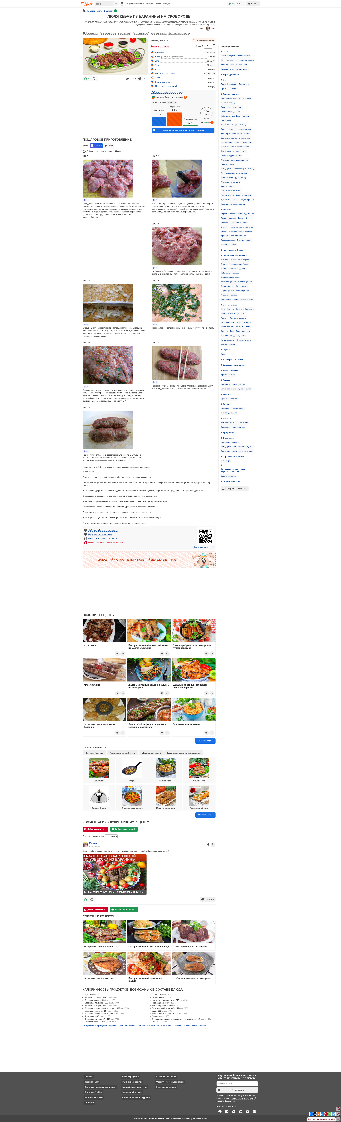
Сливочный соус (237, 408)
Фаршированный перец (230, 277)
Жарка (233, 260)
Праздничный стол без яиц (122, 753)
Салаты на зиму (227, 112)
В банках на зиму (228, 103)
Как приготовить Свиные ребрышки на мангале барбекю (148, 646)
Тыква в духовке (246, 299)
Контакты (89, 1102)
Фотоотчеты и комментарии (170, 1082)
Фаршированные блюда (238, 264)
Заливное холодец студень (232, 389)
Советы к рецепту (159, 33)
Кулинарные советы (132, 1082)
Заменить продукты (160, 46)
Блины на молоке (236, 231)
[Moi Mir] (322, 1114)
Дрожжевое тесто (228, 375)
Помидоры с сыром (229, 451)
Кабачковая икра (228, 116)
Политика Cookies (93, 1092)
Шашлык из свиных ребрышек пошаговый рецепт (190, 686)
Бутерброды (229, 432)
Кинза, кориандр (162, 82)
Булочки (224, 227)
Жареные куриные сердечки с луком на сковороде (148, 686)
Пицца (232, 331)
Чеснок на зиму (227, 147)
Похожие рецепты (108, 33)
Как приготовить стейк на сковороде (148, 946)
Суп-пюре (225, 89)
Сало (157, 57)
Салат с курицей (243, 56)
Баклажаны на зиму (229, 138)
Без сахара (225, 461)
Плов (223, 314)
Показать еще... (205, 741)
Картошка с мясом (245, 451)
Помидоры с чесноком (230, 442)
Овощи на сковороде (132, 808)
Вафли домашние (228, 240)
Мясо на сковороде (165, 808)
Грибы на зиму (227, 178)
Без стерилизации (228, 134)
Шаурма (224, 384)
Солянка (234, 89)
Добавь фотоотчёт (96, 829)
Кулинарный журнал (132, 1092)
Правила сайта (91, 1082)
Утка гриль (90, 645)
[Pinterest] (326, 1114)
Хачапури (249, 227)
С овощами (228, 438)
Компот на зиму (244, 129)
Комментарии (124, 33)
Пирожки (241, 218)
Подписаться (238, 1090)
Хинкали (224, 318)
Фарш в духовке (227, 290)
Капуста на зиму (242, 147)
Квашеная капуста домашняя (233, 204)
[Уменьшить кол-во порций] (214, 48)
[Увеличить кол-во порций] (214, 44)
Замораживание (227, 286)
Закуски (226, 380)
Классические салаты (245, 60)
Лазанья (224, 331)
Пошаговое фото (141, 33)
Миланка (93, 843)
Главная (88, 1076)
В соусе (224, 264)
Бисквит (224, 231)
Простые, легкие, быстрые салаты (235, 69)
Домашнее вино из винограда (233, 427)
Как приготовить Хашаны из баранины (99, 725)
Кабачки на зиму (243, 116)
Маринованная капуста (230, 182)
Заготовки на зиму (231, 94)
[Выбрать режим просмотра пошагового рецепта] (86, 200)
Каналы (149, 4)
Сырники (243, 223)
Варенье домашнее (229, 129)
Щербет (224, 399)
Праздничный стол (199, 808)
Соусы (226, 404)
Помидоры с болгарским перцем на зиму (237, 169)
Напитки (227, 418)
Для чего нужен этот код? (204, 547)
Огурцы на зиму (244, 98)
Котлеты (230, 309)
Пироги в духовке (237, 227)
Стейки (230, 314)
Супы (225, 80)
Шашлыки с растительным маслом (183, 753)
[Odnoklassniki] (318, 1114)
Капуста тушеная (228, 340)
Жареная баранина (94, 753)
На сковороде (243, 260)
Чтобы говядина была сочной (190, 946)
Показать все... (205, 815)
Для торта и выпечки (233, 360)
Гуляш (247, 327)
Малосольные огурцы (230, 142)
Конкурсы (167, 4)
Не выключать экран (205, 40)
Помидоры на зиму (228, 98)
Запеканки (249, 309)
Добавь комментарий (125, 829)
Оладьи (249, 218)
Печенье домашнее (246, 214)
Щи (247, 84)
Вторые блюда (230, 305)
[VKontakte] (311, 1114)
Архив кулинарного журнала (136, 1097)
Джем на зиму (246, 142)
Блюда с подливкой (238, 336)
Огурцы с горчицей (246, 200)
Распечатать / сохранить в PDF (102, 538)
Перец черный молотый (166, 86)
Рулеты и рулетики (237, 384)
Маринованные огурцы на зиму (233, 125)
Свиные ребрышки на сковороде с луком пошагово (192, 646)
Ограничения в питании (234, 456)
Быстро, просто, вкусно (234, 365)
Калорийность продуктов (179, 33)
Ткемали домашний (229, 413)
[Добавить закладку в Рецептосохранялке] (140, 78)
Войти (254, 4)
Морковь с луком (245, 447)
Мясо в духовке (242, 290)
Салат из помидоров (238, 65)
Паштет (248, 389)
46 (145, 79)
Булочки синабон (244, 240)
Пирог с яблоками (231, 481)
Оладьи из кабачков (238, 236)
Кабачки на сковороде (230, 273)
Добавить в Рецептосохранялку (102, 530)
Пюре (223, 354)
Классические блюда (233, 250)
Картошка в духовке (238, 269)
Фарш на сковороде (229, 295)
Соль (157, 69)
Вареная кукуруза (228, 476)
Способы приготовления (235, 255)
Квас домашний (242, 423)
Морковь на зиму (239, 151)
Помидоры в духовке (229, 299)
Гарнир (226, 350)
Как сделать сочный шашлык (100, 946)
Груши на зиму (240, 178)
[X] (314, 1114)
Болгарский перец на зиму (231, 107)
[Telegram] (333, 1114)
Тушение (224, 269)
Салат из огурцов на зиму (231, 156)
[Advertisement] (238, 26)
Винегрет (224, 65)
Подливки (225, 408)
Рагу (245, 314)
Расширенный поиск (166, 1076)
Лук (157, 61)
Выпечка (227, 209)
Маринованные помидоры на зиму (235, 160)
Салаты (226, 51)
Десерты (227, 394)
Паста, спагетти (227, 327)
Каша (223, 309)
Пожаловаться (92, 33)
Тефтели (224, 336)
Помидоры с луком (228, 447)
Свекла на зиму (227, 164)
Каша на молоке (227, 322)
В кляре (232, 344)
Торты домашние (231, 74)
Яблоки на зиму (243, 134)
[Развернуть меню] (338, 1119)
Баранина (159, 52)
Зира (157, 78)
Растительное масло (164, 73)
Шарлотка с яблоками (230, 223)
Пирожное (233, 399)
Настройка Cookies (93, 1097)
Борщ (223, 84)
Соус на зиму (241, 173)
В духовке (225, 260)
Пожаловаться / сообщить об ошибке (105, 543)
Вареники (247, 322)
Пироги (224, 214)
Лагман (224, 344)
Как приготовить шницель (98, 978)
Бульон (242, 84)
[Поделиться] (338, 1114)
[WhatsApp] (329, 1114)
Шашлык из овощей (151, 753)
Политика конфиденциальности (100, 1087)
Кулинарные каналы (166, 1087)
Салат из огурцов (228, 56)
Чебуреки (239, 327)
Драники (224, 236)
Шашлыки (239, 309)
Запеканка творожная (238, 318)
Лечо (238, 112)
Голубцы (237, 314)
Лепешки (248, 231)
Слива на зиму (245, 138)
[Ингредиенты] (338, 1109)
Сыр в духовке (241, 286)
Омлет (238, 322)
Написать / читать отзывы (100, 534)
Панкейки (232, 245)
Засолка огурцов (228, 173)
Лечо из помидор (228, 186)
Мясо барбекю (92, 685)
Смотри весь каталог (235, 489)
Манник (224, 245)
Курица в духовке (245, 282)
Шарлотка (232, 214)
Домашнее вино (227, 423)
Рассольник (232, 84)
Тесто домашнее (230, 370)
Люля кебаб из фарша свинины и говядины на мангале (147, 725)
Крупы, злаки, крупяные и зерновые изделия (233, 470)
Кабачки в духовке (228, 282)
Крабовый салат (227, 60)
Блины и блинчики (228, 218)
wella (213, 28)
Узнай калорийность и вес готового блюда (183, 130)
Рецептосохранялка (135, 4)
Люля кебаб (199, 781)
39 (89, 79)
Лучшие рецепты (130, 1076)
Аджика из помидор (229, 200)
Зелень (158, 65)
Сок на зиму (226, 120)
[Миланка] (85, 844)
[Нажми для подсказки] (185, 97)
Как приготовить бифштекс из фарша (145, 979)
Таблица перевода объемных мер (167, 92)
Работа (158, 4)
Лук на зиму (226, 151)
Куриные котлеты (244, 340)
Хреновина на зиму (244, 195)
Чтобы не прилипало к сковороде (192, 978)
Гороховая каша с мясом (186, 724)
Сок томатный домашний (231, 191)
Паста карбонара (243, 331)
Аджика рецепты (227, 195)
